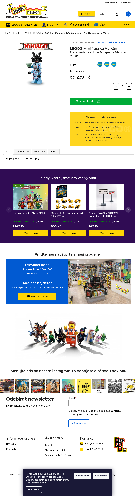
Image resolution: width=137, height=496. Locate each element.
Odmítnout (82, 475)
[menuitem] (21, 24)
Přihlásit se (79, 423)
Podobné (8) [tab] (22, 151)
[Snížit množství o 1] (116, 86)
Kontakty (126, 2)
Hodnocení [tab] (39, 151)
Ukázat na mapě (37, 296)
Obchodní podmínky (55, 450)
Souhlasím (101, 475)
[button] (128, 210)
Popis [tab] (8, 151)
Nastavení (34, 489)
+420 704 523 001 (94, 449)
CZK (102, 14)
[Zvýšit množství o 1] (129, 86)
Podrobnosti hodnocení (111, 42)
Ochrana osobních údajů (57, 455)
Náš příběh (111, 2)
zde (44, 482)
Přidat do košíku (85, 101)
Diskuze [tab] (53, 151)
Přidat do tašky (30, 233)
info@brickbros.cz (95, 443)
